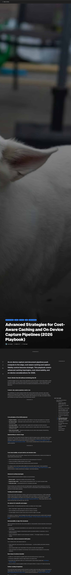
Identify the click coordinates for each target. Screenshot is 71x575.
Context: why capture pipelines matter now (62, 403)
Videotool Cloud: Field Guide (44, 572)
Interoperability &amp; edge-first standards (62, 419)
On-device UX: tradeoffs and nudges (63, 416)
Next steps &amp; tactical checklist (63, 424)
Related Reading (61, 430)
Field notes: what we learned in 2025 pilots (63, 421)
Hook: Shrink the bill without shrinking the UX (61, 401)
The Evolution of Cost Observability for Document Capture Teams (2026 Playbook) (31, 467)
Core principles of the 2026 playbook (63, 406)
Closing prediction (61, 428)
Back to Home (6, 1)
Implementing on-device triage (63, 408)
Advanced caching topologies (63, 412)
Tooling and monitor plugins (63, 413)
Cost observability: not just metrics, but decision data (63, 410)
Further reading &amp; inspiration (62, 427)
